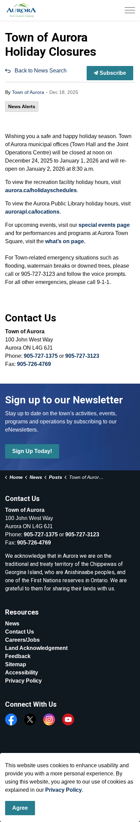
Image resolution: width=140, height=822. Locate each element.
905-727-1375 (41, 356)
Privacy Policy (23, 681)
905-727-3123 (82, 356)
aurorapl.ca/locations (32, 212)
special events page (104, 225)
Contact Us (19, 632)
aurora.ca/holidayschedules (41, 190)
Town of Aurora (28, 92)
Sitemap (15, 664)
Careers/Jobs (22, 640)
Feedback (18, 656)
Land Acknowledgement (36, 648)
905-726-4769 (34, 364)
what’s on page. (65, 241)
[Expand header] (130, 10)
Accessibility (21, 672)
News (12, 623)
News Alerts (21, 106)
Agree (20, 808)
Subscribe (112, 73)
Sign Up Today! (32, 451)
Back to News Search (41, 70)
